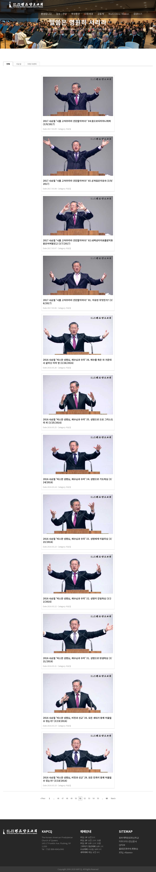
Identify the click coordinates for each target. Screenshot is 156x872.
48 (67, 798)
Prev (43, 798)
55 (98, 798)
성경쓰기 (138, 13)
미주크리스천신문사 (128, 841)
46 (58, 798)
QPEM (122, 844)
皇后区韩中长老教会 (128, 848)
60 (107, 798)
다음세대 (88, 13)
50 (76, 798)
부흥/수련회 (32, 64)
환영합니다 (46, 13)
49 (71, 798)
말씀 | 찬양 (61, 13)
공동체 (101, 13)
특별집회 (88, 34)
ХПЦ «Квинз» (126, 852)
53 (89, 798)
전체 (8, 64)
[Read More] (78, 103)
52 (85, 798)
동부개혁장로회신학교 (129, 837)
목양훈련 (75, 13)
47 (63, 798)
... (53, 798)
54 (93, 798)
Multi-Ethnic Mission (118, 13)
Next (113, 798)
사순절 (18, 64)
